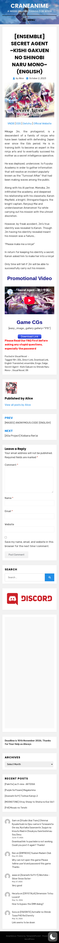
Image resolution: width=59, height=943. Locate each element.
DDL (19, 360)
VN (26, 370)
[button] (52, 936)
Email (9, 511)
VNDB (11, 123)
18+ (15, 360)
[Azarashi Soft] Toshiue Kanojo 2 (21, 796)
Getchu (27, 123)
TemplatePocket (33, 936)
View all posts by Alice (18, 404)
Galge (45, 363)
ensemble (29, 363)
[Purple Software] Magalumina (20, 790)
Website (9, 524)
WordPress (29, 939)
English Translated (14, 363)
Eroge (38, 363)
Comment (11, 464)
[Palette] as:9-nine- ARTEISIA (20, 784)
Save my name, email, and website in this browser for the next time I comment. (29, 544)
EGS (18, 123)
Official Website (42, 123)
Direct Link (27, 360)
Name (9, 498)
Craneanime (29, 6)
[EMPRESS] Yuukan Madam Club (35, 853)
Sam (14, 820)
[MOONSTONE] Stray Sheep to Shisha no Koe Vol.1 (29, 802)
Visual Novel (21, 356)
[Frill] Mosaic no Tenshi (16, 807)
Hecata (16, 893)
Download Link (41, 360)
